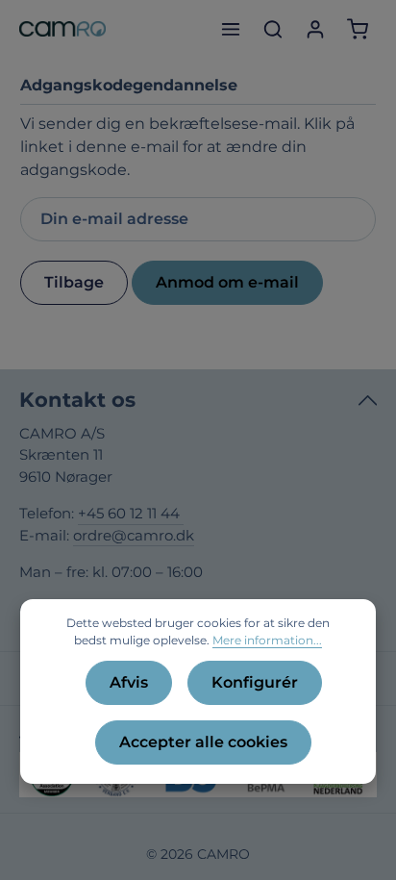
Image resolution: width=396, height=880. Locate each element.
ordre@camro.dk (133, 535)
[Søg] (273, 29)
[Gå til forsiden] (62, 28)
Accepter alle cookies (203, 742)
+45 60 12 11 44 (131, 513)
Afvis (129, 682)
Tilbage (74, 282)
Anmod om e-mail (227, 282)
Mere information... (267, 640)
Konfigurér (254, 682)
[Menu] (230, 29)
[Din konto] (315, 29)
